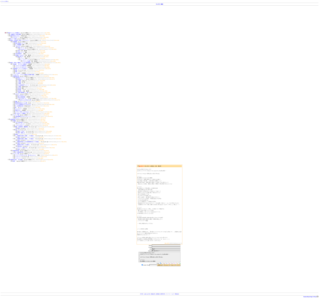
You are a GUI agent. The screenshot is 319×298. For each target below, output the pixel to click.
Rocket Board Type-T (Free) (310, 296)
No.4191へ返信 (159, 4)
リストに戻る (4, 1)
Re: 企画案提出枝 (19, 106)
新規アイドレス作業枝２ (14, 32)
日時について (21, 52)
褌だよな (17, 118)
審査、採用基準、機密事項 (21, 126)
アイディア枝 (16, 115)
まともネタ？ (18, 109)
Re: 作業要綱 (18, 44)
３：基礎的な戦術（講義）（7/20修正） (24, 138)
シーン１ (22, 58)
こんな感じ (18, 73)
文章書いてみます (19, 55)
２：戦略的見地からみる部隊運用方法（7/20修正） (27, 141)
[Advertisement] (50, 18)
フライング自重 (26, 61)
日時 (19, 50)
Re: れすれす (21, 95)
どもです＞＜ (16, 37)
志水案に (20, 91)
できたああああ (19, 122)
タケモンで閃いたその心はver (22, 112)
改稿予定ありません (15, 35)
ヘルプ (172, 294)
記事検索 (158, 294)
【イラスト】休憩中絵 (20, 65)
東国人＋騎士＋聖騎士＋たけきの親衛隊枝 (20, 62)
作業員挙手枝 (16, 150)
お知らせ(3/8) (147, 294)
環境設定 (177, 294)
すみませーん (23, 49)
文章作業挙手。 (19, 53)
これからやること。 (22, 98)
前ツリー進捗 (13, 38)
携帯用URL (162, 294)
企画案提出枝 (16, 76)
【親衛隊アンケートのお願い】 (20, 68)
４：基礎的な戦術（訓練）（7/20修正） (24, 135)
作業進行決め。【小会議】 (16, 159)
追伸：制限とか (21, 132)
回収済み (20, 146)
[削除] (16, 134)
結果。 (14, 161)
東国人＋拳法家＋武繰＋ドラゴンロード (20, 40)
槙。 (16, 107)
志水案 (19, 88)
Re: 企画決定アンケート (23, 85)
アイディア (18, 156)
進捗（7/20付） (21, 131)
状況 (16, 129)
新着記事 (153, 294)
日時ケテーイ (21, 47)
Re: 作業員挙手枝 (19, 152)
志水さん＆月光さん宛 (25, 100)
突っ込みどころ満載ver (20, 113)
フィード (168, 294)
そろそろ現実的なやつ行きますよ (23, 104)
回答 (16, 70)
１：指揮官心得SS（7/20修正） (22, 144)
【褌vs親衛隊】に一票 (23, 92)
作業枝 (14, 120)
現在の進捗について (20, 43)
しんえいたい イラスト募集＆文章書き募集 (23, 74)
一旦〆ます (18, 46)
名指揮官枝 (13, 119)
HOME (141, 294)
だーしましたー (21, 123)
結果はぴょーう (21, 79)
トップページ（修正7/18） (21, 147)
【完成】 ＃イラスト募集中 (20, 64)
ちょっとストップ (24, 59)
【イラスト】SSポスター (21, 67)
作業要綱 (15, 41)
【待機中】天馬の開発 (15, 34)
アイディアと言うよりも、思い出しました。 (26, 155)
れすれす (17, 94)
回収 (19, 128)
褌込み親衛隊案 (21, 97)
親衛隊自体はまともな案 (21, 103)
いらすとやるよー (19, 125)
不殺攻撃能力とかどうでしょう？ (23, 116)
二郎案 (19, 80)
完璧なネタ (18, 110)
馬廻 (16, 101)
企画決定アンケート (20, 77)
